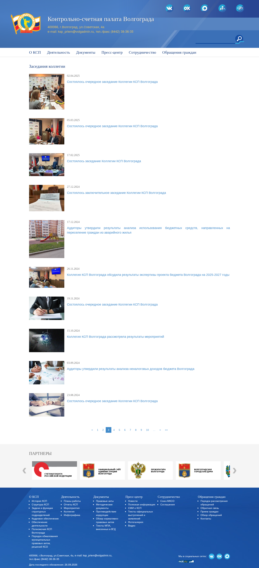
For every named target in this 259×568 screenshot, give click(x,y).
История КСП (39, 501)
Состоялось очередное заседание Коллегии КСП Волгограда (112, 82)
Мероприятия (72, 508)
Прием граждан (209, 511)
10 (147, 430)
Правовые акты (105, 501)
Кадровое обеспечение (45, 518)
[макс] (227, 556)
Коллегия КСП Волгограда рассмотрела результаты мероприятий (115, 336)
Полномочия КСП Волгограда (42, 530)
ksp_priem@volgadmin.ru (76, 31)
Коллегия (69, 511)
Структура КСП (40, 504)
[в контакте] (211, 556)
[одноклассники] (219, 556)
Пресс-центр (112, 52)
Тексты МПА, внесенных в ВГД (106, 527)
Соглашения (167, 504)
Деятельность (58, 52)
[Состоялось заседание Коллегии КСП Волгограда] (46, 164)
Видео (131, 525)
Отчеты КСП (71, 504)
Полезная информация (141, 504)
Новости (133, 501)
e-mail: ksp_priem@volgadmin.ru (93, 555)
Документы (85, 52)
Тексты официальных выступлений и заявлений (140, 515)
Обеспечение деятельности (40, 523)
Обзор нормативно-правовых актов (107, 520)
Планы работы (72, 501)
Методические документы (104, 506)
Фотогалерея (135, 522)
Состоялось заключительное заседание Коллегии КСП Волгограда (116, 193)
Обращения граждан (179, 52)
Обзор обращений (211, 515)
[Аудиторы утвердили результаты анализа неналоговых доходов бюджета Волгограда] (46, 372)
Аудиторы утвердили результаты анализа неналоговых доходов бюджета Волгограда (130, 369)
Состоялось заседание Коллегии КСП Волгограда (104, 161)
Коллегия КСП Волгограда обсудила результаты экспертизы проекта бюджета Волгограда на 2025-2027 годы (148, 275)
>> (166, 430)
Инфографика (72, 515)
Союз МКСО (167, 501)
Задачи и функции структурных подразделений (42, 511)
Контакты (206, 518)
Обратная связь (210, 508)
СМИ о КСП (134, 508)
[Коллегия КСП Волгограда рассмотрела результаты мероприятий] (46, 340)
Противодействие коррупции (106, 513)
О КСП (35, 52)
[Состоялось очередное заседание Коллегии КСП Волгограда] (46, 91)
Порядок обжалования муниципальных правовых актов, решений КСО (45, 541)
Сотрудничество (142, 52)
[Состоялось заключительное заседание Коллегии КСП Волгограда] (46, 198)
